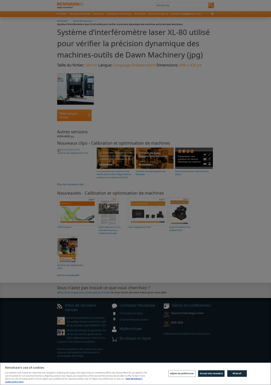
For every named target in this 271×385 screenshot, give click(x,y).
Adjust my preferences (182, 373)
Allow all (237, 373)
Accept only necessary (211, 373)
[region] (135, 374)
